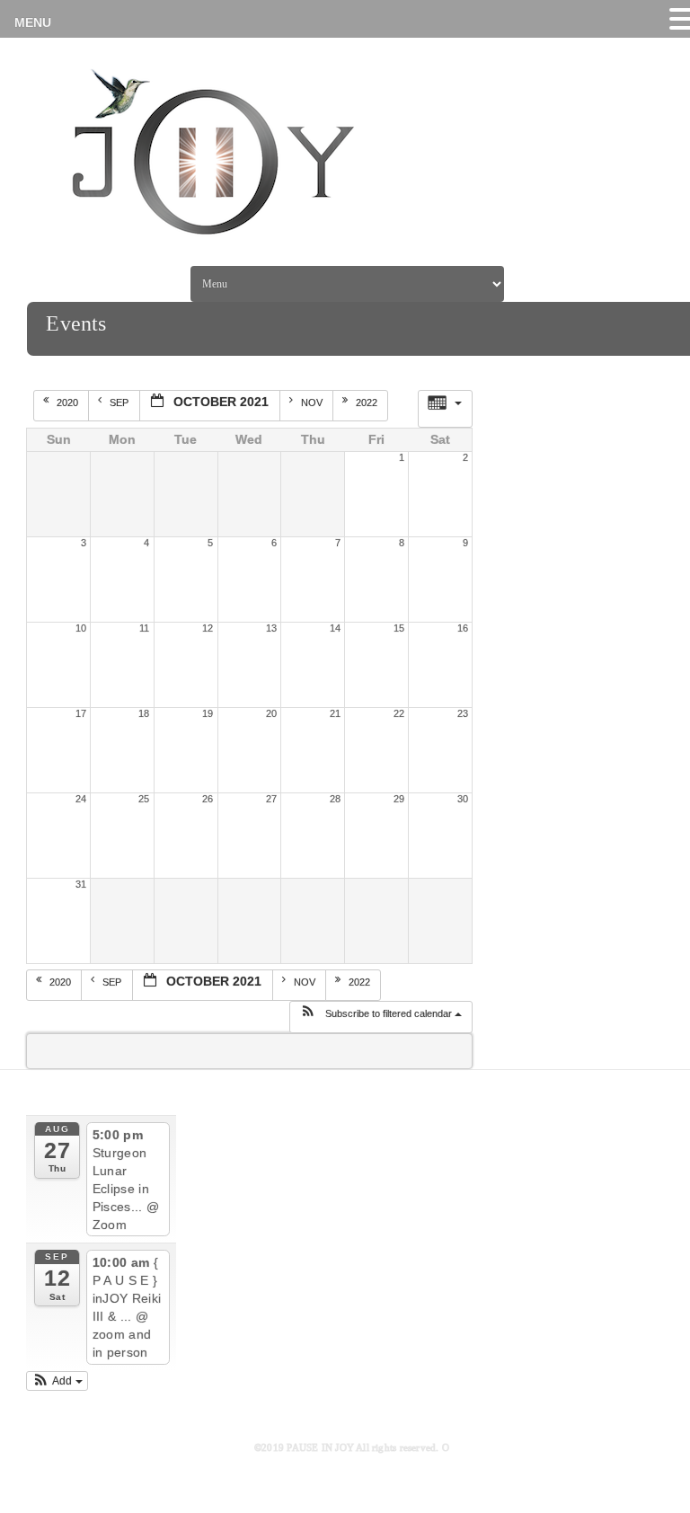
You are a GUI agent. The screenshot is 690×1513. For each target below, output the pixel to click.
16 (462, 628)
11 (144, 628)
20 (271, 713)
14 (335, 628)
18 (143, 713)
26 (207, 798)
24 (80, 798)
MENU (32, 22)
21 (335, 713)
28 (335, 798)
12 (207, 628)
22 (399, 713)
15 (399, 628)
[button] (380, 1017)
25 (143, 798)
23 (462, 713)
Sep (120, 402)
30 (462, 798)
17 (80, 713)
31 (80, 884)
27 (271, 798)
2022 (368, 402)
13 (271, 628)
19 (207, 713)
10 (80, 628)
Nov (313, 402)
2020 (69, 402)
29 (399, 798)
